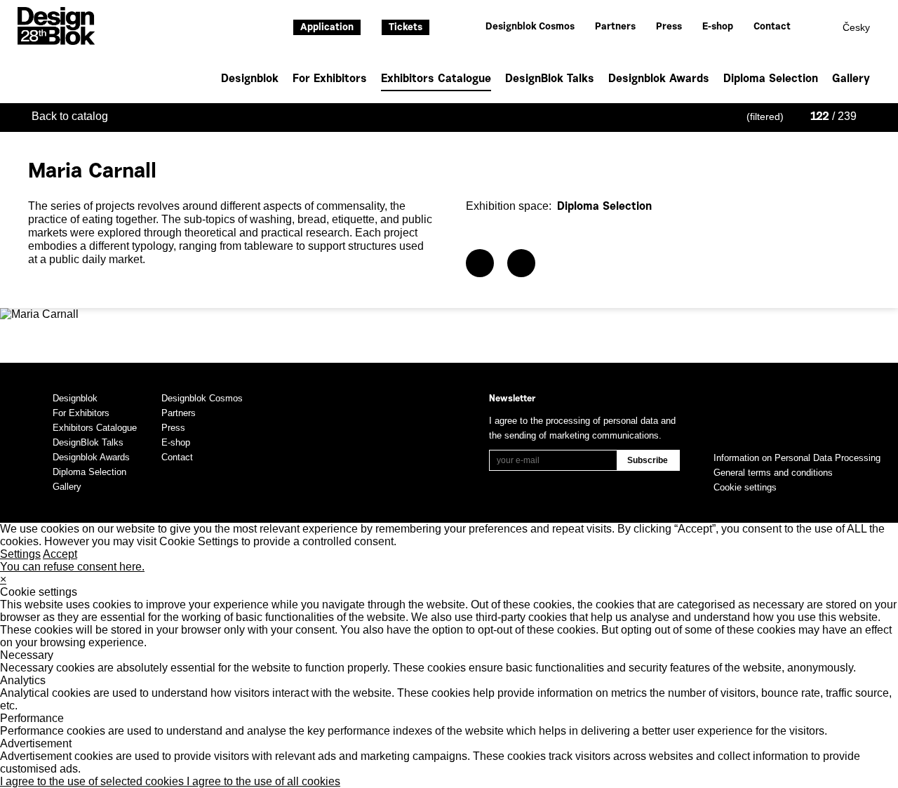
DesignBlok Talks (549, 79)
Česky (856, 27)
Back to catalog (70, 116)
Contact (772, 27)
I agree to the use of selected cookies (93, 781)
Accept (60, 554)
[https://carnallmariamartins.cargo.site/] (480, 263)
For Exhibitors (330, 79)
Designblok (250, 79)
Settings (20, 554)
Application (327, 28)
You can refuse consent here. (72, 567)
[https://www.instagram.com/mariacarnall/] (521, 263)
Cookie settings (745, 487)
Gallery (851, 79)
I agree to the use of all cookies (263, 781)
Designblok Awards (658, 79)
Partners (615, 27)
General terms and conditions (773, 472)
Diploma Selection (770, 79)
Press (669, 27)
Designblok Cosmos (530, 27)
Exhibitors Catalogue (436, 79)
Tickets (405, 28)
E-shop (717, 27)
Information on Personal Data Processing (796, 458)
